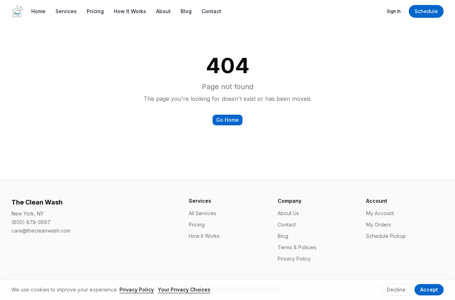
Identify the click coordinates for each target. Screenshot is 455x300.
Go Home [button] (227, 120)
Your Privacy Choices (184, 290)
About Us (288, 213)
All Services (202, 213)
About (163, 11)
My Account (380, 213)
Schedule (426, 11)
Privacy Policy (294, 259)
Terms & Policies (297, 247)
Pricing (95, 11)
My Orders (378, 225)
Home (38, 11)
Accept (429, 290)
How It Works (130, 11)
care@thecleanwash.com (40, 231)
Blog (186, 11)
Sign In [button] (394, 11)
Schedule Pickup (386, 236)
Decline (396, 290)
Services (66, 11)
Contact (211, 11)
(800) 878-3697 (30, 222)
